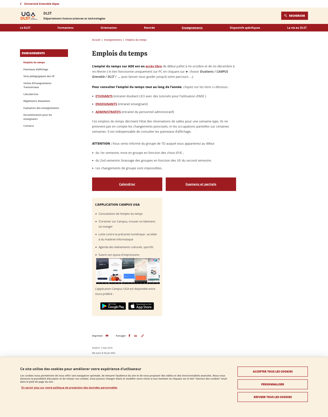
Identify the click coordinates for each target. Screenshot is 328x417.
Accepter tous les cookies (273, 371)
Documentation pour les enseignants (37, 117)
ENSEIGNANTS (106, 104)
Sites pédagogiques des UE (39, 76)
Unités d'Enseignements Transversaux (37, 85)
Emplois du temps (34, 62)
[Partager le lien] (142, 335)
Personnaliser (272, 384)
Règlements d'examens (36, 101)
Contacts (28, 125)
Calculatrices (30, 94)
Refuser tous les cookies (273, 397)
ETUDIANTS (104, 96)
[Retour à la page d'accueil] (29, 15)
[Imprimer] (107, 335)
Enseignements (33, 53)
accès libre (154, 66)
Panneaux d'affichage (35, 69)
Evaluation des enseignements (41, 108)
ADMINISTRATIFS (108, 112)
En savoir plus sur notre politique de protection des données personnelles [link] (69, 387)
